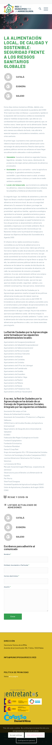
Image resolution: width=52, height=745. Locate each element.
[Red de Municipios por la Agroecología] (21, 9)
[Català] (8, 77)
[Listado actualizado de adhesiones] (5, 505)
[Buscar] (38, 9)
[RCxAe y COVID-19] (5, 497)
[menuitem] (38, 9)
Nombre (7, 554)
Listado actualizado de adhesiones (22, 506)
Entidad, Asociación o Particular (16, 565)
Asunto (7, 587)
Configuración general (26, 740)
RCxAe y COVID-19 (18, 497)
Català (20, 76)
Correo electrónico (11, 576)
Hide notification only (35, 735)
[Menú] (44, 9)
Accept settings (16, 735)
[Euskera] (8, 86)
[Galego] (8, 96)
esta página (13, 676)
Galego (20, 95)
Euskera (21, 86)
